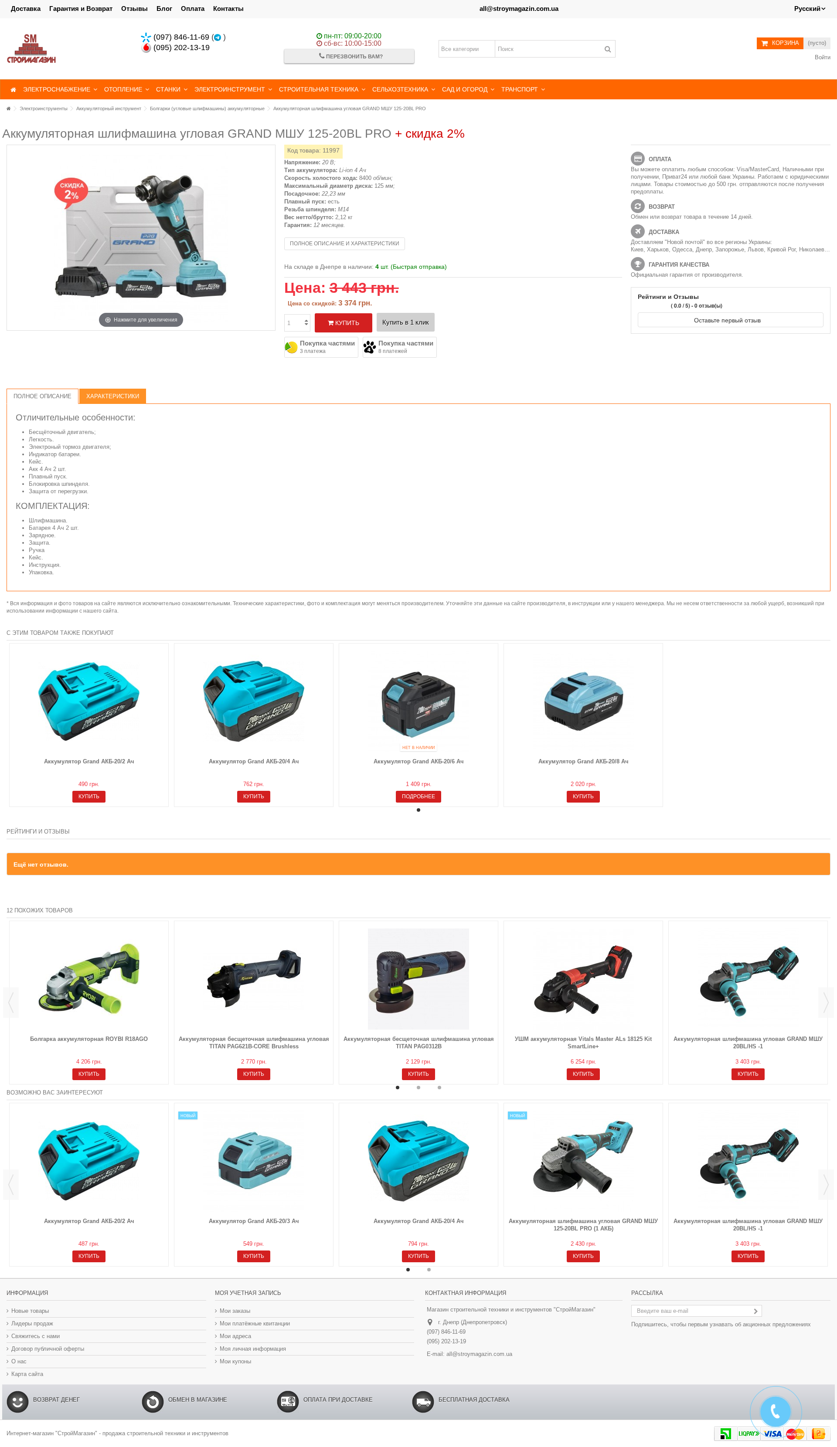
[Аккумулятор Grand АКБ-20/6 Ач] (418, 701)
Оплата (192, 8)
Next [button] (826, 1002)
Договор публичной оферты (47, 1348)
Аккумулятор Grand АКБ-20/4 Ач (254, 761)
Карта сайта (27, 1374)
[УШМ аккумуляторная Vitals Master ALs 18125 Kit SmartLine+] (583, 979)
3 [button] (439, 1087)
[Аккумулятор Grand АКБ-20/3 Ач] (253, 1161)
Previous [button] (11, 1002)
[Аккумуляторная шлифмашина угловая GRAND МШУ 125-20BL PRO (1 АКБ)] (583, 1161)
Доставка (26, 8)
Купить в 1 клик (405, 322)
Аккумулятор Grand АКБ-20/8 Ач (583, 761)
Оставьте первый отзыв (728, 319)
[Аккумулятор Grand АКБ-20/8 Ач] (583, 701)
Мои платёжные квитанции (255, 1323)
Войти (821, 57)
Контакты (228, 8)
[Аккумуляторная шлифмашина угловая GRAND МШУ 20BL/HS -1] (748, 979)
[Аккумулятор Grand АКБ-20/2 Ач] (89, 701)
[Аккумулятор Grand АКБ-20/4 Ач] (253, 701)
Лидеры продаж (32, 1323)
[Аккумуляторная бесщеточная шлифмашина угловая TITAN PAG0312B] (418, 979)
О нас (19, 1361)
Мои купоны (235, 1361)
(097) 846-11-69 (180, 37)
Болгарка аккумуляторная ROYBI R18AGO (89, 1039)
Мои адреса (235, 1336)
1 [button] (418, 810)
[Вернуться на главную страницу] (9, 108)
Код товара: (304, 150)
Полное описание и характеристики (344, 244)
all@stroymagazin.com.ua (519, 8)
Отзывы (134, 8)
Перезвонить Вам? (354, 57)
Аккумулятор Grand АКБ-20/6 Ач (419, 761)
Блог (164, 8)
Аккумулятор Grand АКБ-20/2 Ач (89, 761)
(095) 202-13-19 (180, 47)
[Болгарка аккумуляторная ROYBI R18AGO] (89, 979)
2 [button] (418, 1087)
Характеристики (112, 396)
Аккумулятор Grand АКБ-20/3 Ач (254, 1221)
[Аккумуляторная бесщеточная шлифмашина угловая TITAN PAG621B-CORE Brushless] (253, 979)
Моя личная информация (253, 1348)
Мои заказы (235, 1311)
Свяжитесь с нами (35, 1336)
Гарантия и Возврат (80, 8)
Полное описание (42, 396)
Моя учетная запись (248, 1293)
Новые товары (30, 1311)
